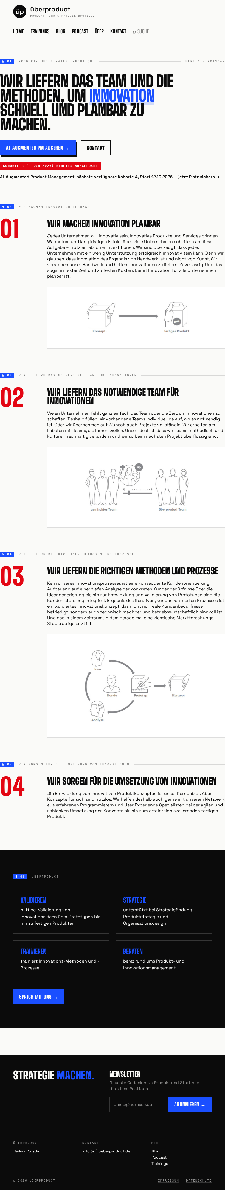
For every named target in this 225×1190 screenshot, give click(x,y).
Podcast (80, 31)
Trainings (40, 31)
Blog (60, 31)
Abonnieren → (190, 1104)
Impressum (168, 1180)
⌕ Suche (141, 31)
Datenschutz (199, 1180)
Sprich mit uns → (38, 997)
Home (18, 31)
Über (99, 31)
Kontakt (118, 31)
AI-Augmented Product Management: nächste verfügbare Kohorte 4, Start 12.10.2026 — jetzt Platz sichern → (110, 176)
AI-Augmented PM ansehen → (38, 148)
